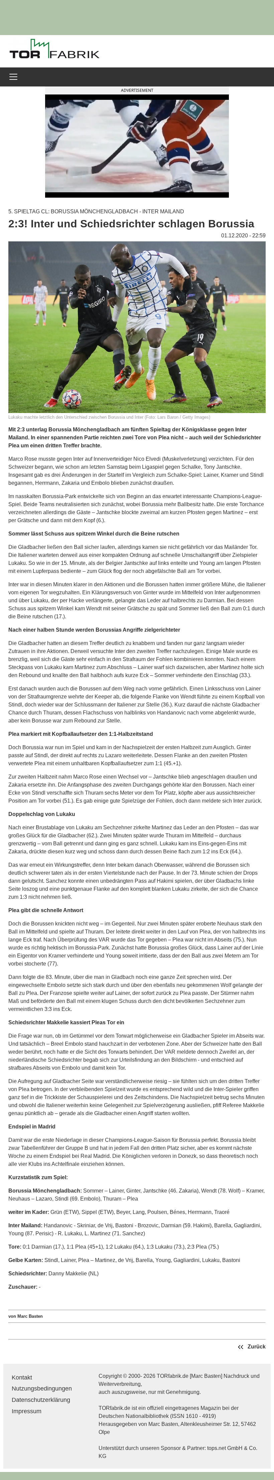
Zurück (256, 1346)
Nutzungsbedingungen (42, 1388)
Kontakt (22, 1377)
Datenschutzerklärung (41, 1400)
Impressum (26, 1411)
